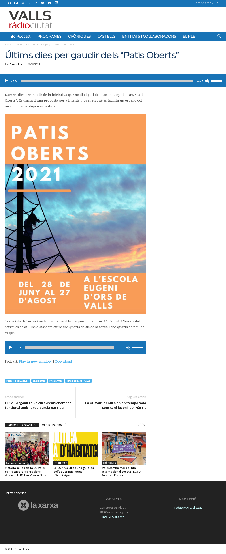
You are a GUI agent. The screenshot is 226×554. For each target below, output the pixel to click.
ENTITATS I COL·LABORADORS (149, 36)
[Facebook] (3, 3)
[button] (219, 36)
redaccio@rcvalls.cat (188, 507)
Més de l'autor (52, 425)
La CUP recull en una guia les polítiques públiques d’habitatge (73, 471)
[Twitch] (55, 2)
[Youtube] (49, 3)
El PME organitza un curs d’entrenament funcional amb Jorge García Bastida (38, 405)
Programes (55, 380)
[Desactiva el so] (207, 80)
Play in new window (35, 361)
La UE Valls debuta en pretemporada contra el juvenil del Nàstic (115, 405)
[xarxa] (38, 505)
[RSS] (36, 3)
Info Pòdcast (19, 36)
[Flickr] (9, 3)
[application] (113, 80)
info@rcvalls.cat (113, 517)
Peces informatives (17, 380)
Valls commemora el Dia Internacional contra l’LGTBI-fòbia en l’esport (122, 471)
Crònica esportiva (16, 463)
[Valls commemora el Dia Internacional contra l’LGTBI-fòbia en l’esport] (124, 448)
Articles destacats (21, 425)
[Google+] (16, 3)
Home (8, 44)
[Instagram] (23, 3)
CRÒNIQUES (79, 36)
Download (63, 361)
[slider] (217, 80)
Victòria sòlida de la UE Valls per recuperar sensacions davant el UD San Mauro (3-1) (25, 471)
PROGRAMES (49, 36)
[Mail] (29, 3)
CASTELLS (107, 36)
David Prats (17, 64)
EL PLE (189, 36)
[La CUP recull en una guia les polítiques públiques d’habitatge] (75, 448)
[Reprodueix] (6, 80)
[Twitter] (42, 3)
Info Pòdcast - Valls (78, 380)
